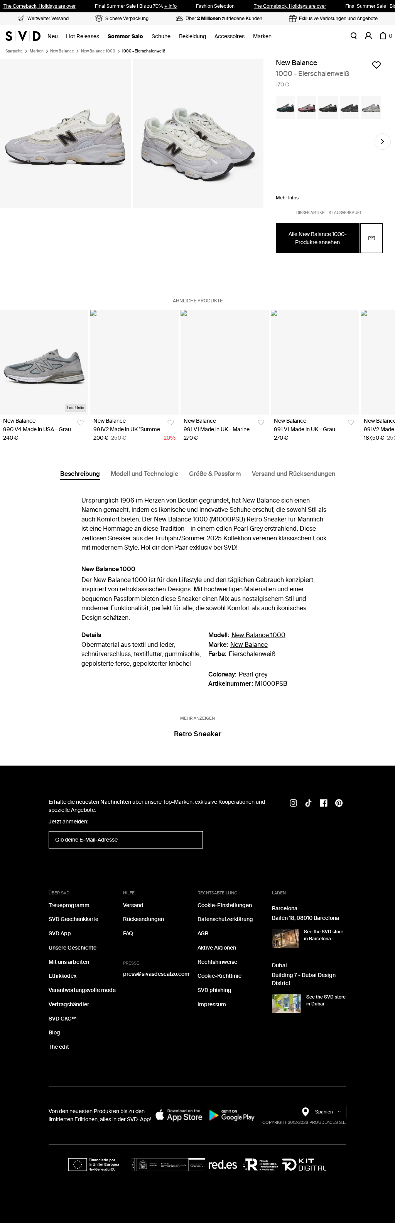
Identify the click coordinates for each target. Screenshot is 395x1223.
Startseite (14, 51)
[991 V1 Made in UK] (225, 362)
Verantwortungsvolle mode (82, 990)
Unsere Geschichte (72, 948)
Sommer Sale (125, 36)
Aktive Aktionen (217, 948)
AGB (203, 933)
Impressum (212, 1004)
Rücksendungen (143, 919)
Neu (52, 36)
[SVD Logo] (23, 35)
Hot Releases (82, 36)
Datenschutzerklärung (225, 919)
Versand (133, 905)
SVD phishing (214, 990)
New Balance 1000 (98, 51)
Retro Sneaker (197, 734)
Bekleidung (192, 36)
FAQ (128, 933)
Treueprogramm (69, 905)
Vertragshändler (69, 1004)
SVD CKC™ (62, 1019)
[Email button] (371, 238)
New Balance (62, 51)
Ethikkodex (62, 976)
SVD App (60, 933)
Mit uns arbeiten (69, 962)
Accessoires (229, 36)
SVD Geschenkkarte (73, 919)
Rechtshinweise (217, 962)
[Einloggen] (368, 36)
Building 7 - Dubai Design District (304, 979)
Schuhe (161, 36)
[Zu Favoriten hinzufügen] (376, 65)
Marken (262, 36)
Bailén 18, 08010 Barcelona (305, 918)
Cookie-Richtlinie (219, 976)
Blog (54, 1032)
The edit (59, 1047)
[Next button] (383, 141)
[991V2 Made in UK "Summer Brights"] (134, 362)
